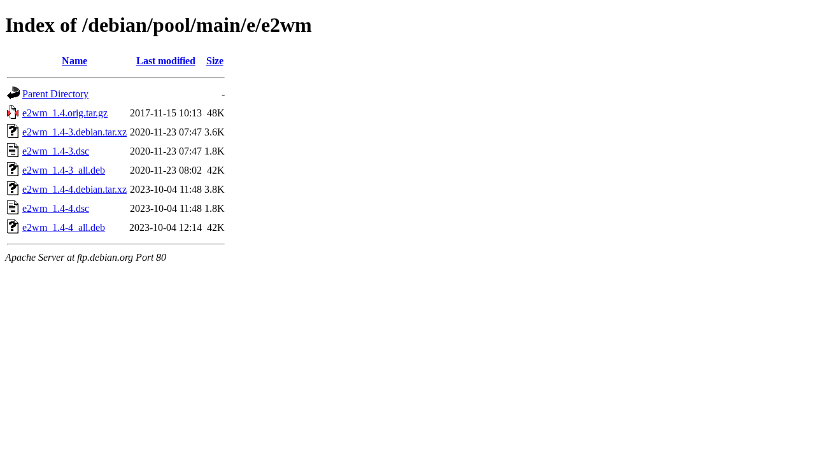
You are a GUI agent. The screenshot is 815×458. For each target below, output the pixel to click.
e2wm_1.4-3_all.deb (63, 170)
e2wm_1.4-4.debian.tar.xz (74, 189)
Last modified (165, 60)
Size (214, 60)
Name (74, 60)
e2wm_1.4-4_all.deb (63, 227)
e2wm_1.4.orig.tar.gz (65, 113)
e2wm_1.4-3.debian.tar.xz (74, 132)
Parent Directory (55, 93)
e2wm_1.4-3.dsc (55, 151)
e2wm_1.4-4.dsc (55, 208)
